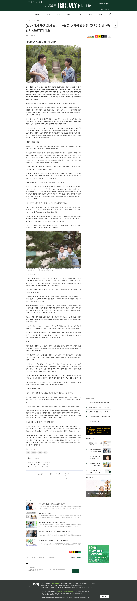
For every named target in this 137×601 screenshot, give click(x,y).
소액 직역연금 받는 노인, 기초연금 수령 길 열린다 (94, 457)
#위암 (45, 452)
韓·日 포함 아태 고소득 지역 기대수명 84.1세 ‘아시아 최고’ (54, 540)
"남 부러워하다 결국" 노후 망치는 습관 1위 (98, 412)
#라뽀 (28, 452)
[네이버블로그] (29, 2)
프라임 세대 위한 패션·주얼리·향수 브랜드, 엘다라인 (39, 462)
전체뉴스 (37, 14)
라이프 (68, 14)
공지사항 (73, 557)
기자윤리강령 (65, 591)
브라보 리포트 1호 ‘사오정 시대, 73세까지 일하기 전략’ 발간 (95, 471)
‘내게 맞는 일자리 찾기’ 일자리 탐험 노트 (95, 443)
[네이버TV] (42, 2)
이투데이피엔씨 (50, 597)
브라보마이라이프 (31, 20)
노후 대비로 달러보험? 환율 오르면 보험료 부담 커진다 (94, 450)
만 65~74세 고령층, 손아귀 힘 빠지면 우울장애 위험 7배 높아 (54, 531)
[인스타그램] (31, 2)
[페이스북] (33, 2)
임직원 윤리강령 (71, 591)
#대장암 (40, 452)
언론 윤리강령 (59, 591)
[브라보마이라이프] (68, 5)
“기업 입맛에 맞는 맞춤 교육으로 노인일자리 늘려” (52, 504)
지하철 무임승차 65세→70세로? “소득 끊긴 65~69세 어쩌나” (98, 402)
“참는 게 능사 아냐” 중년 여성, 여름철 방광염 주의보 (52, 522)
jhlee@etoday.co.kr (36, 449)
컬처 (79, 14)
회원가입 (107, 9)
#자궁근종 (34, 452)
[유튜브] (36, 2)
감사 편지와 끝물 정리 (93, 421)
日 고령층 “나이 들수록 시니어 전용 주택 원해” (38, 466)
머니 (90, 14)
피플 (48, 14)
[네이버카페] (39, 2)
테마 (100, 14)
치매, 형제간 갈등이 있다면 (46, 513)
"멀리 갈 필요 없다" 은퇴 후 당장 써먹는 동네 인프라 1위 (99, 407)
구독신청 (79, 557)
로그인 (102, 9)
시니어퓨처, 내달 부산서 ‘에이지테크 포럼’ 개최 (38, 464)
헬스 (58, 14)
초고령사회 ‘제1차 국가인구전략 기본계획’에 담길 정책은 (94, 464)
